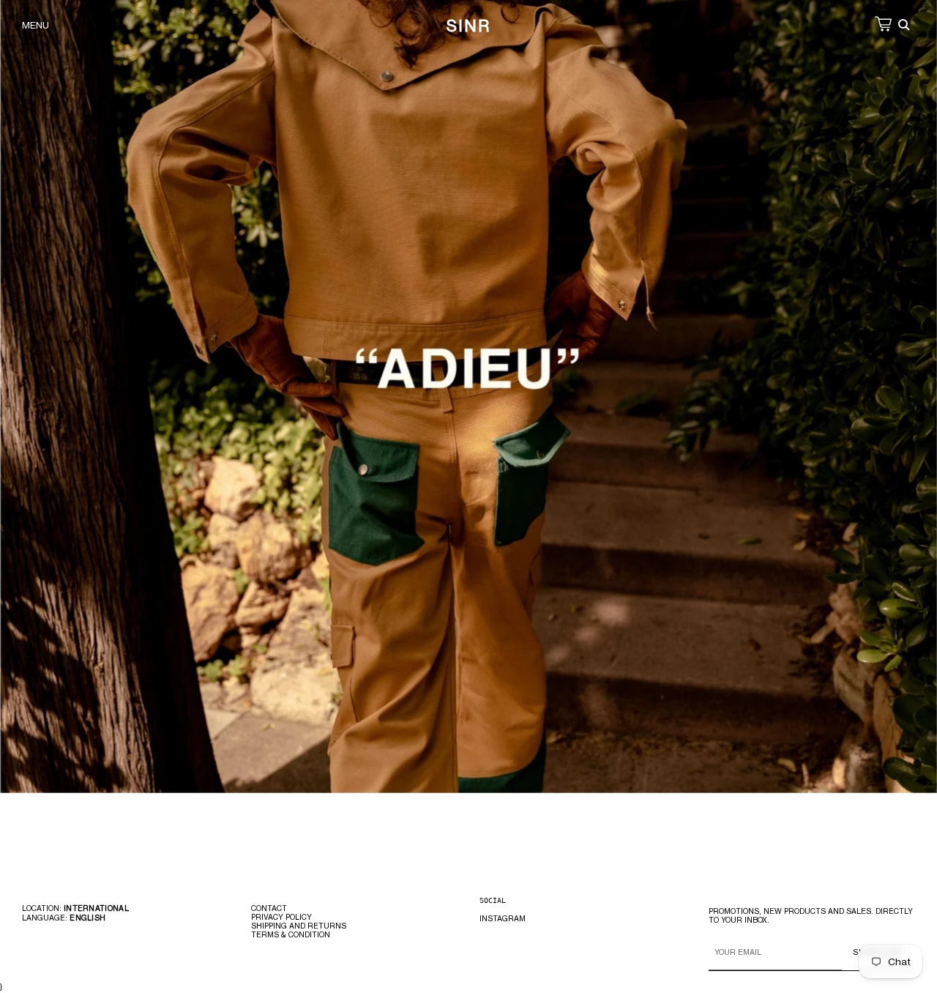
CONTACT (269, 908)
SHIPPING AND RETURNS (298, 925)
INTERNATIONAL (96, 908)
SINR (468, 25)
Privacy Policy (281, 916)
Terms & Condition (290, 934)
